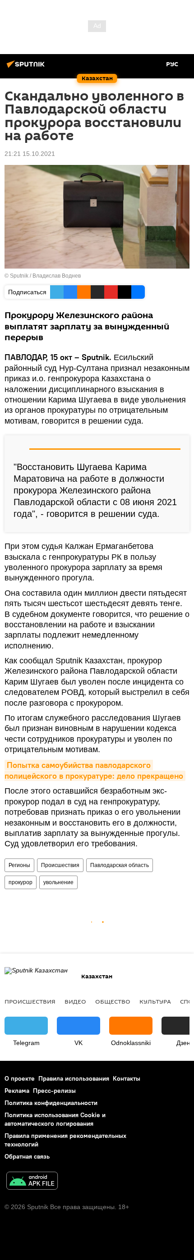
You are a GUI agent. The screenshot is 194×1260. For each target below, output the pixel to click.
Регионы (19, 865)
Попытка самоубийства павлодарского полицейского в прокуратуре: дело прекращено (94, 770)
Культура (155, 1001)
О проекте (20, 1078)
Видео (75, 1001)
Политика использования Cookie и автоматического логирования (55, 1119)
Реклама (17, 1091)
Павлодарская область (119, 865)
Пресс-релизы (54, 1091)
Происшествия (60, 865)
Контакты (126, 1078)
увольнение (58, 882)
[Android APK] (32, 1182)
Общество (112, 1001)
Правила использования (73, 1078)
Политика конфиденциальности (51, 1103)
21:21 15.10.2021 (30, 153)
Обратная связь (27, 1156)
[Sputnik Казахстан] (27, 67)
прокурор (20, 882)
